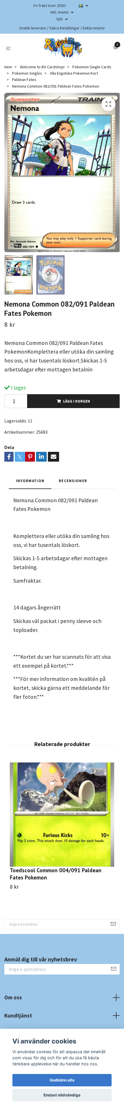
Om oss (13, 997)
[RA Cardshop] (63, 47)
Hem (8, 66)
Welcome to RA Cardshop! (42, 66)
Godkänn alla (62, 1080)
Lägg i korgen (76, 401)
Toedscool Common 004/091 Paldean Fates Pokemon (56, 874)
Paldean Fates (24, 79)
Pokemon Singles (27, 73)
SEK (60, 19)
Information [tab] (30, 480)
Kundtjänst (18, 1015)
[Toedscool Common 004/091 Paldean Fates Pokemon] (62, 814)
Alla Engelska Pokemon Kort (74, 73)
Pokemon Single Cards (91, 66)
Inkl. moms (59, 12)
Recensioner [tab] (73, 480)
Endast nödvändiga (62, 1095)
